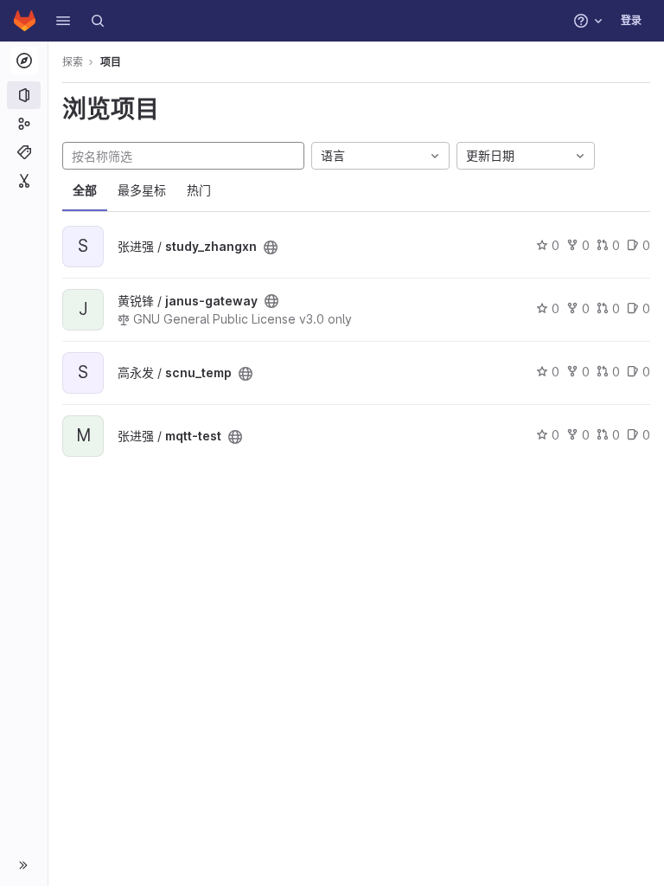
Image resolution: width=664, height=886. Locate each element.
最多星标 (142, 190)
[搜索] (98, 21)
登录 (631, 20)
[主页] (24, 20)
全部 (85, 190)
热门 (199, 190)
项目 (110, 61)
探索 (72, 61)
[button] (63, 21)
